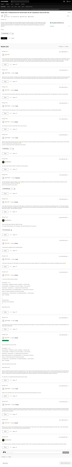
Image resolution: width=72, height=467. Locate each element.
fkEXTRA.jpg (5, 148)
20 (5, 436)
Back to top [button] (5, 463)
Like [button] (9, 38)
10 (5, 198)
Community (3, 6)
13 (5, 256)
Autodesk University (28, 6)
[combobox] (20, 1)
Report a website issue (65, 463)
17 (5, 385)
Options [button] (69, 12)
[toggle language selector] (64, 1)
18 (5, 401)
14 (5, 271)
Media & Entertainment (8, 9)
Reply (4, 38)
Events (15, 6)
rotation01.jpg (5, 33)
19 (5, 419)
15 (5, 317)
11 (5, 217)
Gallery (23, 6)
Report (12, 38)
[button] (70, 16)
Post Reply (66, 452)
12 (5, 240)
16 (5, 334)
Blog (12, 6)
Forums (8, 6)
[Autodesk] (4, 1)
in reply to (14, 73)
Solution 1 (52, 26)
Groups (19, 6)
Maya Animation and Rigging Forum (24, 9)
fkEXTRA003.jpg (6, 188)
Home (2, 9)
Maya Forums (15, 9)
